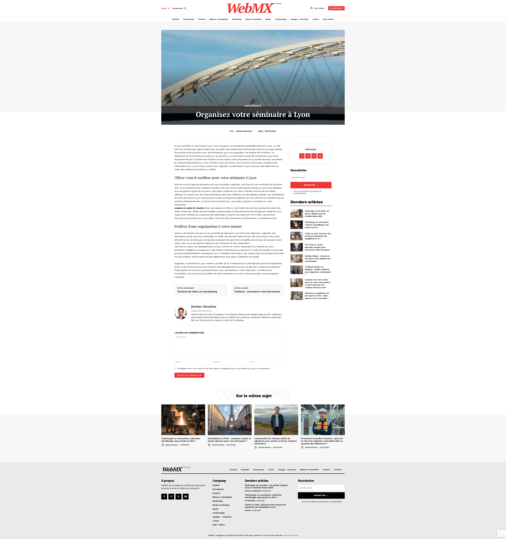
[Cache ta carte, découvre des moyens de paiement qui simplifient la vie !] (296, 236)
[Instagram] (171, 496)
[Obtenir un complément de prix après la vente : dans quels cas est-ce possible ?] (296, 295)
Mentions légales (290, 535)
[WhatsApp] (320, 156)
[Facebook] (302, 156)
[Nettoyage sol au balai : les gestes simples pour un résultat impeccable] (296, 213)
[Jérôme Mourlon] (180, 313)
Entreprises (253, 106)
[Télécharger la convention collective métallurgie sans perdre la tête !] (296, 224)
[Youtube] (186, 496)
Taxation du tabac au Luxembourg (197, 291)
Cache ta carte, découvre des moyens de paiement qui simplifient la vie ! (318, 236)
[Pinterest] (314, 156)
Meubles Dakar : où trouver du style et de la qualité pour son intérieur (318, 258)
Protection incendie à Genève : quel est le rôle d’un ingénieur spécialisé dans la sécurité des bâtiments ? (322, 441)
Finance (248, 510)
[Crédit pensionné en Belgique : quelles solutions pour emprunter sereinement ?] (296, 269)
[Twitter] (308, 156)
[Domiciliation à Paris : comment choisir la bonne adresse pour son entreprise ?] (230, 419)
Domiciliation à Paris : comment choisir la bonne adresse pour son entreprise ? (229, 439)
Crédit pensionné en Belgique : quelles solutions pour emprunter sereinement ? (318, 270)
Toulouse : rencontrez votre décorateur (257, 291)
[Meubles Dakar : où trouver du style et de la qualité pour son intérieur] (296, 258)
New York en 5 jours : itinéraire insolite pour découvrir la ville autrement (317, 247)
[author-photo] (163, 444)
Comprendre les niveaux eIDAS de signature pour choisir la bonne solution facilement (275, 441)
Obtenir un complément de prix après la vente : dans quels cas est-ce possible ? (317, 295)
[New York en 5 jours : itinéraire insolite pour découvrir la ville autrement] (296, 247)
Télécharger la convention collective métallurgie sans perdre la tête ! (317, 224)
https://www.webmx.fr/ (201, 311)
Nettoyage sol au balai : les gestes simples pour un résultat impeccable (317, 213)
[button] (180, 8)
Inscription (309, 185)
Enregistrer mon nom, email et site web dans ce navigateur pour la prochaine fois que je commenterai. (224, 368)
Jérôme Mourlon (244, 131)
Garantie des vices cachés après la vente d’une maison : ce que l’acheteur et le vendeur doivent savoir (318, 283)
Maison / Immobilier (253, 491)
